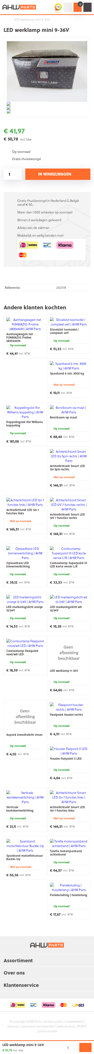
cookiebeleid (74, 1021)
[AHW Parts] (19, 7)
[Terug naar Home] (5, 19)
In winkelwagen (54, 174)
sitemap (13, 1026)
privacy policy (53, 1021)
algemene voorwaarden (38, 1026)
